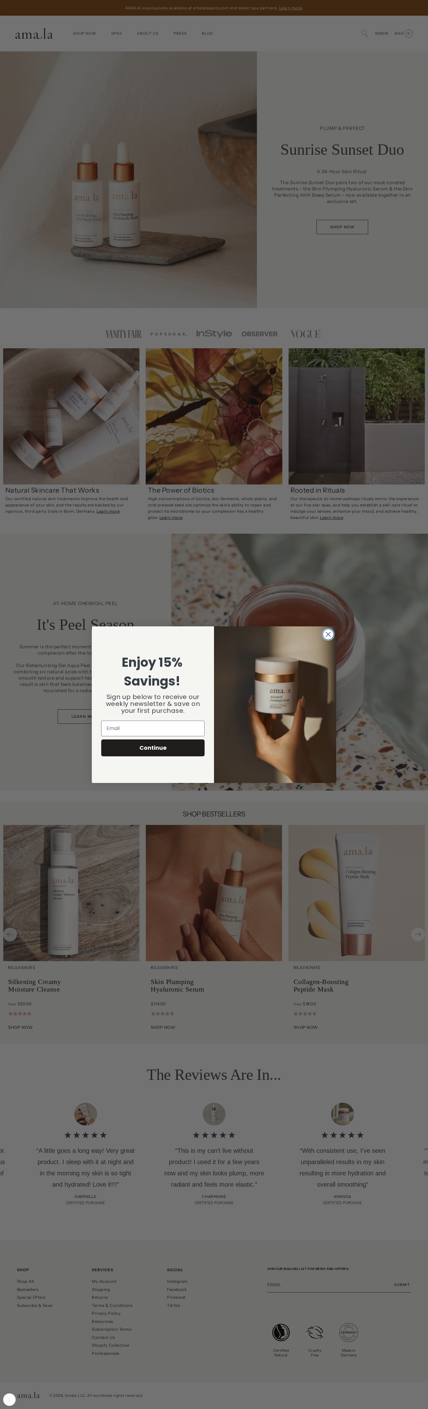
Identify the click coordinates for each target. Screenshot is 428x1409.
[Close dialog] (328, 634)
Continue (153, 748)
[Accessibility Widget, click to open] (9, 1399)
